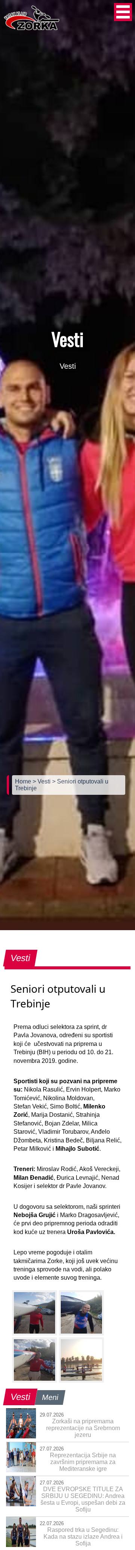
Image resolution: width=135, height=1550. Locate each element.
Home (24, 781)
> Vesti (42, 781)
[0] (34, 1312)
